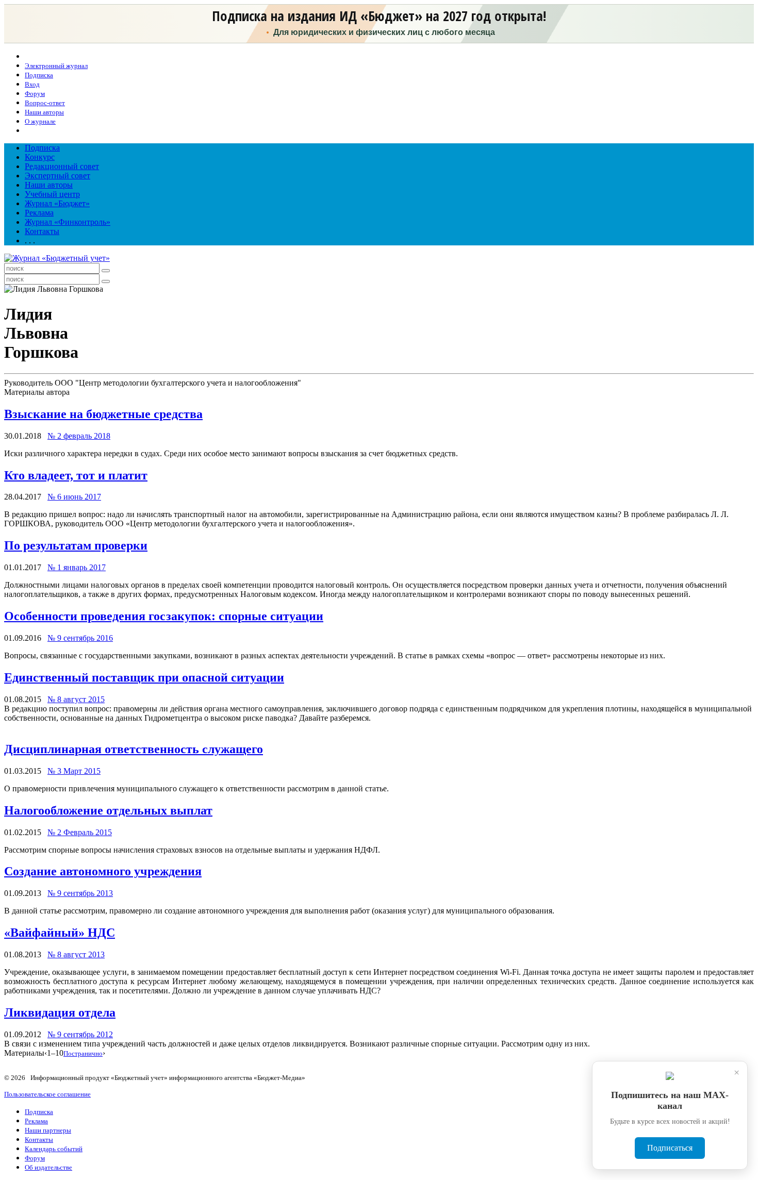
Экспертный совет (57, 175)
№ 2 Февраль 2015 (79, 832)
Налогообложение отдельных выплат (108, 810)
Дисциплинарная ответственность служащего (133, 749)
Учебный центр (52, 194)
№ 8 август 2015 (76, 699)
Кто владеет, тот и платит (75, 475)
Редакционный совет (62, 166)
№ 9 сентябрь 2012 (80, 1034)
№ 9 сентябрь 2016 (80, 638)
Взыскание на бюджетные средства (103, 414)
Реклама (39, 212)
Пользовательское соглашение (47, 1094)
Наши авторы (49, 184)
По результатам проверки (75, 545)
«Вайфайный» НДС (59, 932)
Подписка (42, 147)
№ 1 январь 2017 (76, 567)
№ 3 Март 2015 (74, 771)
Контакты (42, 231)
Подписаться (670, 1147)
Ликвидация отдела (60, 1012)
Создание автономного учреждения (103, 871)
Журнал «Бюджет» (57, 203)
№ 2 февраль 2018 (78, 435)
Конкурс (40, 157)
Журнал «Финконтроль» (67, 222)
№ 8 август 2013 (76, 954)
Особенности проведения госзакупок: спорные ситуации (163, 616)
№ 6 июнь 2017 (74, 496)
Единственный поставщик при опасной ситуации (144, 677)
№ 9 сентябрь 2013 (80, 893)
